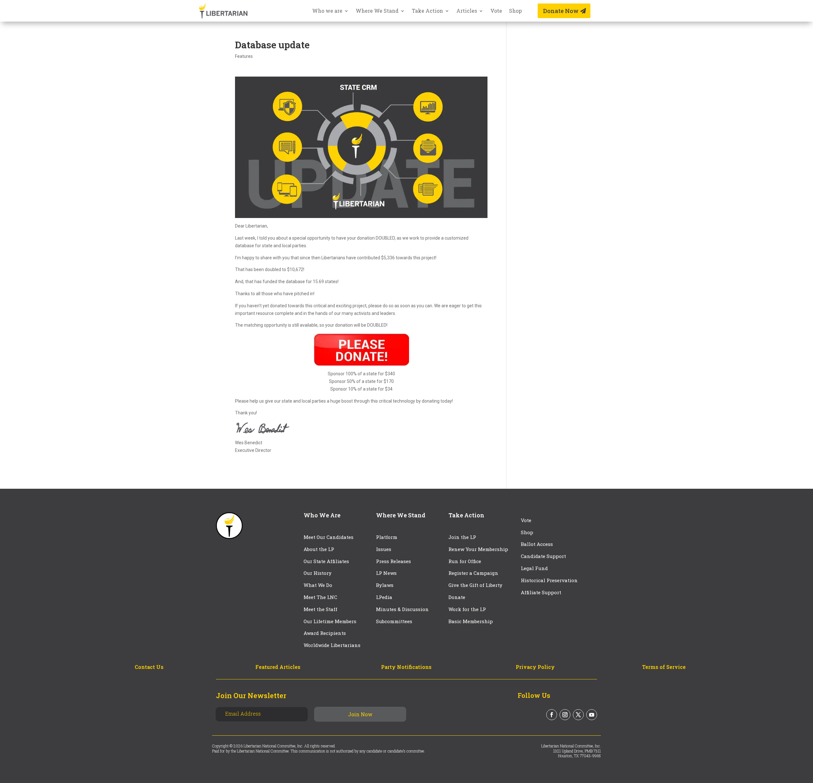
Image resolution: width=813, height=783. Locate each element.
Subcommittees (394, 621)
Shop (515, 11)
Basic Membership (470, 621)
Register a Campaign (473, 573)
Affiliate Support (541, 592)
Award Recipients (325, 633)
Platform (386, 537)
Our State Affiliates (326, 561)
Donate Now (561, 11)
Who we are (327, 11)
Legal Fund (534, 568)
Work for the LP (467, 609)
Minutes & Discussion (402, 609)
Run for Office (464, 561)
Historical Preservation (549, 580)
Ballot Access (537, 544)
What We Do (318, 585)
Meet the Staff (320, 609)
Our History (318, 573)
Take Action (427, 11)
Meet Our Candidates (328, 537)
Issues (383, 549)
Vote (496, 11)
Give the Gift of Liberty (475, 585)
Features (244, 56)
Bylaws (384, 585)
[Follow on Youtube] (591, 714)
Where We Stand (377, 11)
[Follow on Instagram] (565, 714)
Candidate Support (543, 556)
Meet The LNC (320, 597)
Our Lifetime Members (330, 621)
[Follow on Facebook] (551, 714)
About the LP (319, 549)
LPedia (384, 597)
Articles (466, 11)
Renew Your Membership (478, 549)
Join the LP (462, 537)
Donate (456, 597)
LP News (386, 573)
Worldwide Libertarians (332, 645)
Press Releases (393, 561)
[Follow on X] (578, 714)
